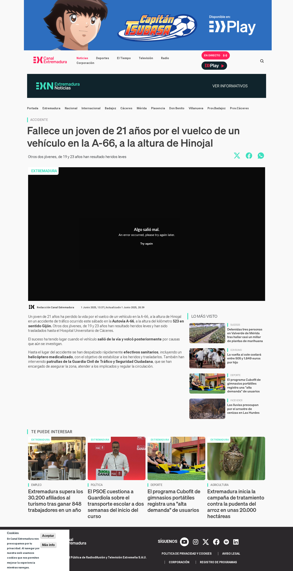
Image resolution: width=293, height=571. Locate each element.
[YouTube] (185, 541)
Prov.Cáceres (239, 108)
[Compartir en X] (237, 155)
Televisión (146, 58)
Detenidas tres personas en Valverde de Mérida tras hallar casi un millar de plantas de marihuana (245, 335)
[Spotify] (227, 541)
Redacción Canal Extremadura (55, 307)
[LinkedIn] (236, 541)
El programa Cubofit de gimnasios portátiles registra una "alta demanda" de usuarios (244, 385)
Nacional (71, 108)
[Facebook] (216, 541)
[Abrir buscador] (262, 60)
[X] (206, 541)
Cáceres (126, 108)
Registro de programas (218, 562)
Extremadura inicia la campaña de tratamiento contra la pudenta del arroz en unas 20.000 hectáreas (235, 503)
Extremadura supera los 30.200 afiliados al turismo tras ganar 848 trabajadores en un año (55, 500)
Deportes (102, 58)
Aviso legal (231, 553)
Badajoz (110, 108)
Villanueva (196, 108)
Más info (48, 545)
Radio (165, 58)
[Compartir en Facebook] (249, 155)
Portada (32, 108)
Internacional (91, 108)
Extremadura (51, 108)
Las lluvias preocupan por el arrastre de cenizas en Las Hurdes (243, 408)
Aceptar (48, 535)
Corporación (85, 63)
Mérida (142, 108)
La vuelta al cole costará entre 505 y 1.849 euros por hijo (244, 358)
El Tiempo (124, 58)
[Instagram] (196, 541)
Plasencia (158, 108)
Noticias (82, 58)
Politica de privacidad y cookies (187, 553)
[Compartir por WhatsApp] (261, 155)
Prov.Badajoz (216, 108)
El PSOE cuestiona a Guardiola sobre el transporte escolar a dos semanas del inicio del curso (116, 503)
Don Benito (176, 108)
